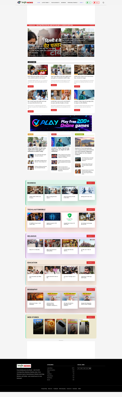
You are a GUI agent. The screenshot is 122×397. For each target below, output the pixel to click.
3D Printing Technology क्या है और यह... (86, 224)
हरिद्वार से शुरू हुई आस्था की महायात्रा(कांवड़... (51, 250)
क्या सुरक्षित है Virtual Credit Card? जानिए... (35, 224)
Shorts (97, 2)
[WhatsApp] (87, 368)
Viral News (64, 36)
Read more (31, 86)
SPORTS (54, 134)
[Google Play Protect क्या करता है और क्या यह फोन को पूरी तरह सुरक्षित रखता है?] (70, 217)
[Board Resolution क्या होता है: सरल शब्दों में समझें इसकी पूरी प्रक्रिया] (70, 190)
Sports (76, 99)
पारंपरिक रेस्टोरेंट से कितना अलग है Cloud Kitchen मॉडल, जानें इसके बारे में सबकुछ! (51, 25)
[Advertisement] (61, 14)
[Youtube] (90, 368)
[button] (103, 2)
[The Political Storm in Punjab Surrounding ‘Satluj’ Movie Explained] (78, 159)
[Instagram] (81, 368)
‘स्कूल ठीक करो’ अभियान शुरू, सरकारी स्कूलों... (86, 277)
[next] (93, 25)
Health (30, 46)
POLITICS (30, 134)
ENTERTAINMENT (79, 134)
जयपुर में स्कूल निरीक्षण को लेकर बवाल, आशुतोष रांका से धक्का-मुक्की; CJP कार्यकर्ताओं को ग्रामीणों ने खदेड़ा (37, 149)
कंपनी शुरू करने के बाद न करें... (86, 196)
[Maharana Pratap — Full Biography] (35, 297)
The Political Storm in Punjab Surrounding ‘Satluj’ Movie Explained (87, 159)
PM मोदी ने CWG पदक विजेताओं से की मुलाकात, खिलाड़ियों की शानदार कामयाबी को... (64, 162)
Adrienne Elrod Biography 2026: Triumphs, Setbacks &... (52, 304)
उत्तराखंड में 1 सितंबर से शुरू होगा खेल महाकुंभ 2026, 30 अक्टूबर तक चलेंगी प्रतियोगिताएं (60, 149)
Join (89, 2)
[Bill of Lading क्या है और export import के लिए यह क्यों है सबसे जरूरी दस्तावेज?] (52, 190)
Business (76, 74)
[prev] (91, 25)
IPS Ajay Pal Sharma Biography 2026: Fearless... (68, 304)
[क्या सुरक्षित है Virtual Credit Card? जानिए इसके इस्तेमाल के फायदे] (35, 217)
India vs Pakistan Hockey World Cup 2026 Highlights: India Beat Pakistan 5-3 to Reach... (64, 156)
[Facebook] (78, 368)
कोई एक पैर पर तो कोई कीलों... (34, 249)
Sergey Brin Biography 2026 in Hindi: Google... (86, 304)
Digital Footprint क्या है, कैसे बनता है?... (52, 224)
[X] (84, 368)
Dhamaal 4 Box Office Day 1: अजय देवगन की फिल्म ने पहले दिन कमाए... (87, 165)
